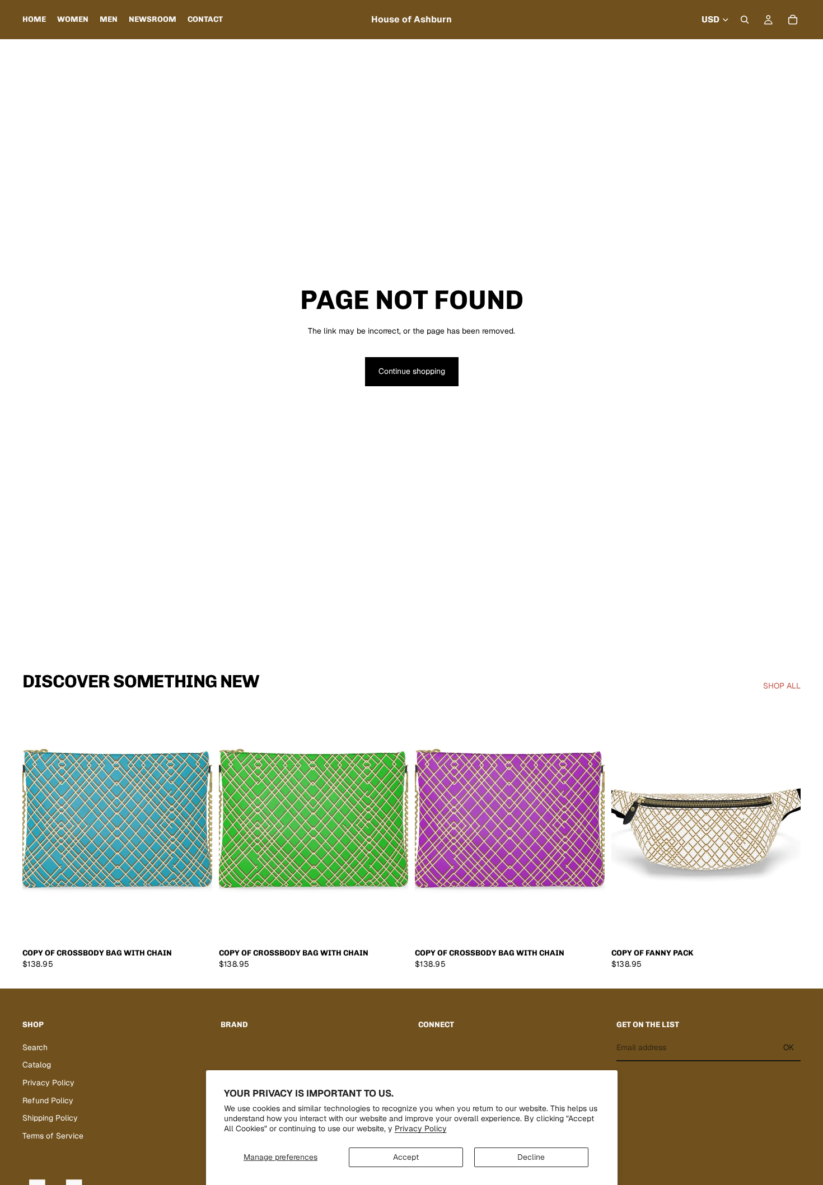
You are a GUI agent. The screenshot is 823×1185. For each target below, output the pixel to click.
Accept (406, 1157)
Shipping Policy (50, 1118)
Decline (531, 1157)
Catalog (36, 1065)
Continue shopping (411, 371)
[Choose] (783, 925)
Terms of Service (52, 1136)
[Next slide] (195, 824)
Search (35, 1047)
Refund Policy (47, 1100)
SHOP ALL (782, 686)
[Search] (744, 19)
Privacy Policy (421, 1128)
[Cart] (792, 19)
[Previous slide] (39, 824)
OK (788, 1047)
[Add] (195, 925)
